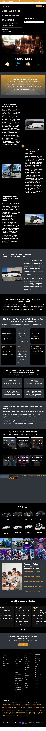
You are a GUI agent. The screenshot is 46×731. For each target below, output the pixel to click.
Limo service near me (6, 702)
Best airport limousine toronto (29, 705)
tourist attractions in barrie (12, 710)
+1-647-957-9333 (31, 1)
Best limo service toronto (26, 704)
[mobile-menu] (43, 6)
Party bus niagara (14, 702)
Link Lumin (34, 729)
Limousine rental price (10, 712)
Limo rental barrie (8, 704)
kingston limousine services (33, 707)
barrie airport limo (35, 704)
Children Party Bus (16, 713)
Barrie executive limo (33, 710)
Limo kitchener (19, 712)
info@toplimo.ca (41, 1)
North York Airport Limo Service (22, 715)
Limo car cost (23, 709)
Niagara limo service (16, 709)
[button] (21, 629)
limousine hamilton (12, 705)
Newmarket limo (8, 709)
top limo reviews (19, 705)
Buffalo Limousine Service (7, 713)
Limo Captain (27, 729)
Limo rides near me (32, 702)
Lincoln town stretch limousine (28, 712)
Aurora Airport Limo (39, 712)
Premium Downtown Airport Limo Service (29, 713)
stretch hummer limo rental (32, 709)
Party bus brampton (17, 704)
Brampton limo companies (22, 707)
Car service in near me (23, 702)
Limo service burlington (23, 710)
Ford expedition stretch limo (10, 707)
